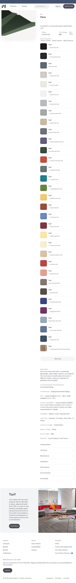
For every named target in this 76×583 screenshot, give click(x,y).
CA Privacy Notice (61, 550)
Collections (7, 553)
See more (57, 359)
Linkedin (66, 578)
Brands (24, 6)
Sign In (58, 6)
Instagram (49, 578)
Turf (41, 14)
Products (13, 6)
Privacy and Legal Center (63, 547)
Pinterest (58, 578)
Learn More (14, 526)
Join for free (69, 6)
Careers (34, 550)
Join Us (7, 570)
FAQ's (57, 543)
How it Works (36, 543)
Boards (5, 550)
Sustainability (36, 547)
